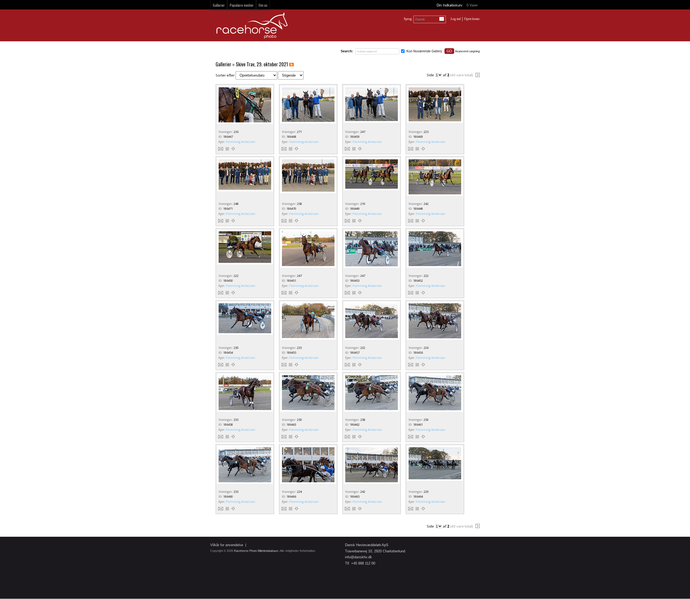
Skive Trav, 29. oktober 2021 (262, 64)
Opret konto (471, 19)
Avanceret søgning (467, 51)
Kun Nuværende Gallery (424, 51)
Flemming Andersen (240, 142)
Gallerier (219, 5)
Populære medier (242, 5)
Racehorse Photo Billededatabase (256, 550)
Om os (262, 5)
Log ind (456, 19)
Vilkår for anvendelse (226, 545)
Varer (473, 5)
